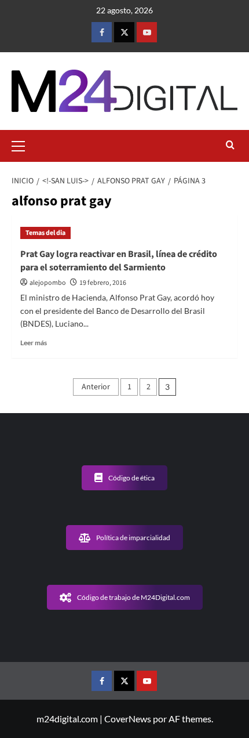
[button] (23, 144)
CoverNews (127, 718)
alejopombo (48, 283)
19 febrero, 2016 (102, 283)
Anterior (96, 387)
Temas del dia (45, 233)
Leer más (33, 342)
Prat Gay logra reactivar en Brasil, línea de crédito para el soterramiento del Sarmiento (118, 260)
